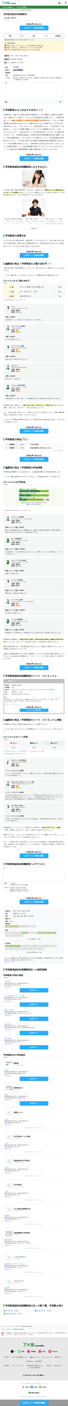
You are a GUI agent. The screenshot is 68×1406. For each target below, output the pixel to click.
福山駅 (17, 10)
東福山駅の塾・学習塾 (44, 1311)
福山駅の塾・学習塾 (12, 1311)
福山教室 (7, 1288)
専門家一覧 (30, 1361)
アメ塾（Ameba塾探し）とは (19, 1357)
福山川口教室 (8, 1239)
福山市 (12, 10)
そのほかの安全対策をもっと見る (34, 952)
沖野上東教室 (8, 1038)
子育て (44, 1351)
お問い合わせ (57, 1365)
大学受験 (33, 1351)
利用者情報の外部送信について (35, 1365)
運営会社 (49, 1365)
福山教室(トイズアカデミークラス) (14, 1264)
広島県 (8, 10)
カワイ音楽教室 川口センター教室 (14, 996)
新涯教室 (7, 1215)
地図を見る (9, 987)
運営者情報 (38, 1361)
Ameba (27, 1387)
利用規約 (6, 1365)
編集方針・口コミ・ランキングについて (41, 1357)
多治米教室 (8, 1024)
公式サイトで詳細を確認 (34, 27)
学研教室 (16, 67)
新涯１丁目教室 (9, 1010)
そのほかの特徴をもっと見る (34, 939)
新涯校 (6, 1070)
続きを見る (34, 228)
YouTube (54, 1351)
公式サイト (34, 990)
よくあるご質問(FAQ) (34, 1367)
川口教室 (7, 981)
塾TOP (3, 10)
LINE (22, 1351)
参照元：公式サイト (59, 697)
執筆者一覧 (58, 1357)
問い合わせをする (10, 962)
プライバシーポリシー (18, 1365)
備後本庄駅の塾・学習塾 (13, 1314)
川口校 (6, 1119)
